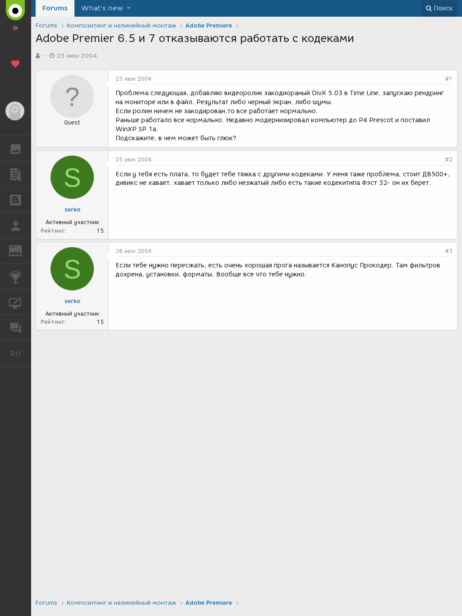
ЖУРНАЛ (21, 250)
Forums (55, 8)
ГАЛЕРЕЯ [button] (15, 148)
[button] (129, 8)
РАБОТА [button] (15, 225)
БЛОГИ (15, 199)
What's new (102, 8)
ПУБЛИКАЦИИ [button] (15, 174)
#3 (449, 251)
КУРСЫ (15, 302)
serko (72, 209)
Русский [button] (20, 353)
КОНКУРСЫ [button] (15, 276)
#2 (449, 159)
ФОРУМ (15, 327)
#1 (449, 78)
